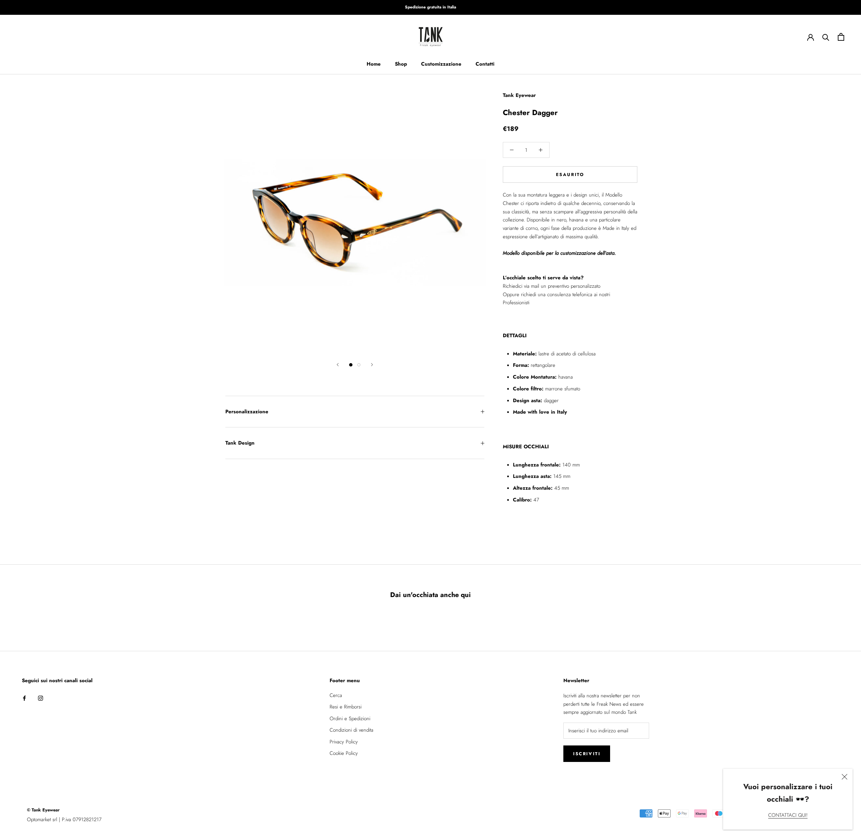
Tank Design (240, 443)
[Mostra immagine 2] (359, 364)
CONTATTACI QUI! (788, 815)
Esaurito (570, 174)
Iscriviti (586, 753)
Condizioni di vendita (351, 730)
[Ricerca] (825, 36)
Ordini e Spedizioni (350, 718)
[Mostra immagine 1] (350, 364)
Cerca (336, 695)
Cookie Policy (344, 753)
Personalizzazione (246, 411)
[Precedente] (338, 364)
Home (374, 64)
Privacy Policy (344, 741)
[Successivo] (372, 364)
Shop (401, 64)
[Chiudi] (844, 777)
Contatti (485, 64)
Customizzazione (441, 64)
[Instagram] (40, 698)
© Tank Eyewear (43, 810)
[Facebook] (24, 698)
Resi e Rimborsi (346, 706)
